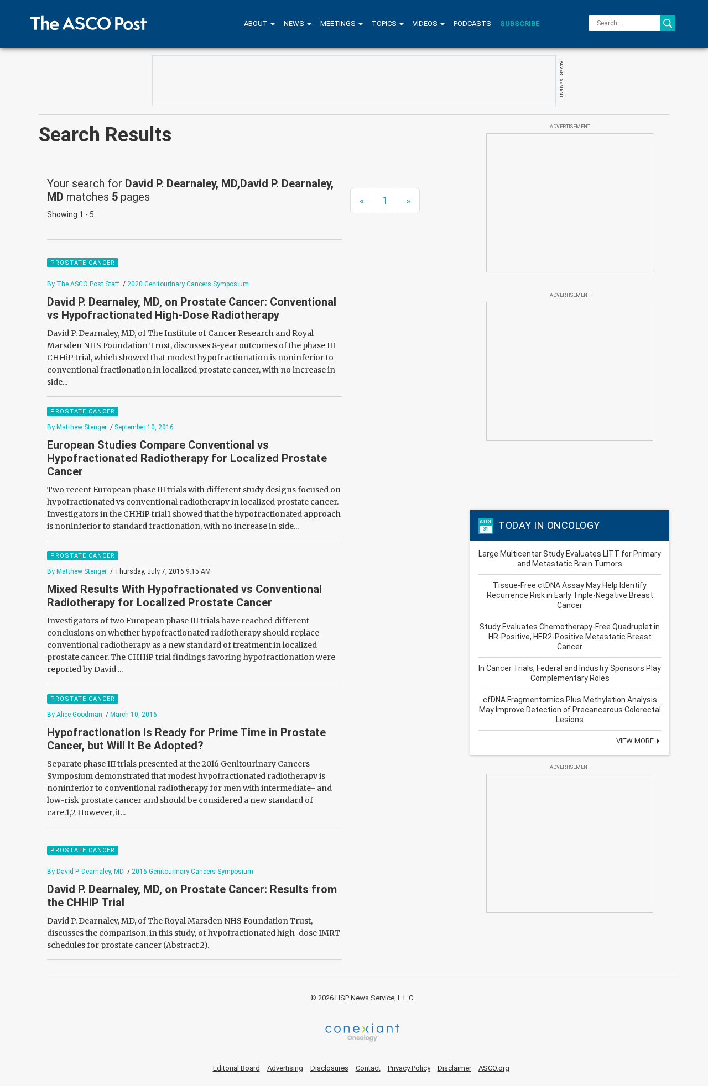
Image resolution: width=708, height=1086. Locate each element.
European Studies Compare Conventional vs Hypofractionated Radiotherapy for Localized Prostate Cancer (187, 458)
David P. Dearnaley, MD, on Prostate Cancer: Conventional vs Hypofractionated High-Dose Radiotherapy (191, 308)
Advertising (285, 1068)
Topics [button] (385, 23)
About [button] (256, 23)
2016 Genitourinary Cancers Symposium (192, 871)
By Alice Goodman (74, 714)
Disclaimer (454, 1068)
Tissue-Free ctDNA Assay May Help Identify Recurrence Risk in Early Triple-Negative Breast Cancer (570, 595)
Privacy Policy (409, 1068)
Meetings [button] (338, 23)
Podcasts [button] (472, 23)
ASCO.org (493, 1068)
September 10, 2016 (144, 427)
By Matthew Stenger (77, 427)
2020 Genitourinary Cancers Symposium (188, 284)
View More (635, 741)
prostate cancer (82, 262)
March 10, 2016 (133, 714)
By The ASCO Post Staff (83, 284)
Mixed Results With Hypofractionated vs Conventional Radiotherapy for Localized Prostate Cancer (184, 596)
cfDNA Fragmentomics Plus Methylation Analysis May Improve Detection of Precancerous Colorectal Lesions (570, 709)
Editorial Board (236, 1068)
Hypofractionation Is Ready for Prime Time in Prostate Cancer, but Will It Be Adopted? (186, 739)
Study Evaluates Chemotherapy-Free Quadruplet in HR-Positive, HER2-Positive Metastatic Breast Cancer (570, 636)
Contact (368, 1068)
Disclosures (329, 1068)
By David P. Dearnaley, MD (85, 871)
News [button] (295, 23)
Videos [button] (426, 23)
